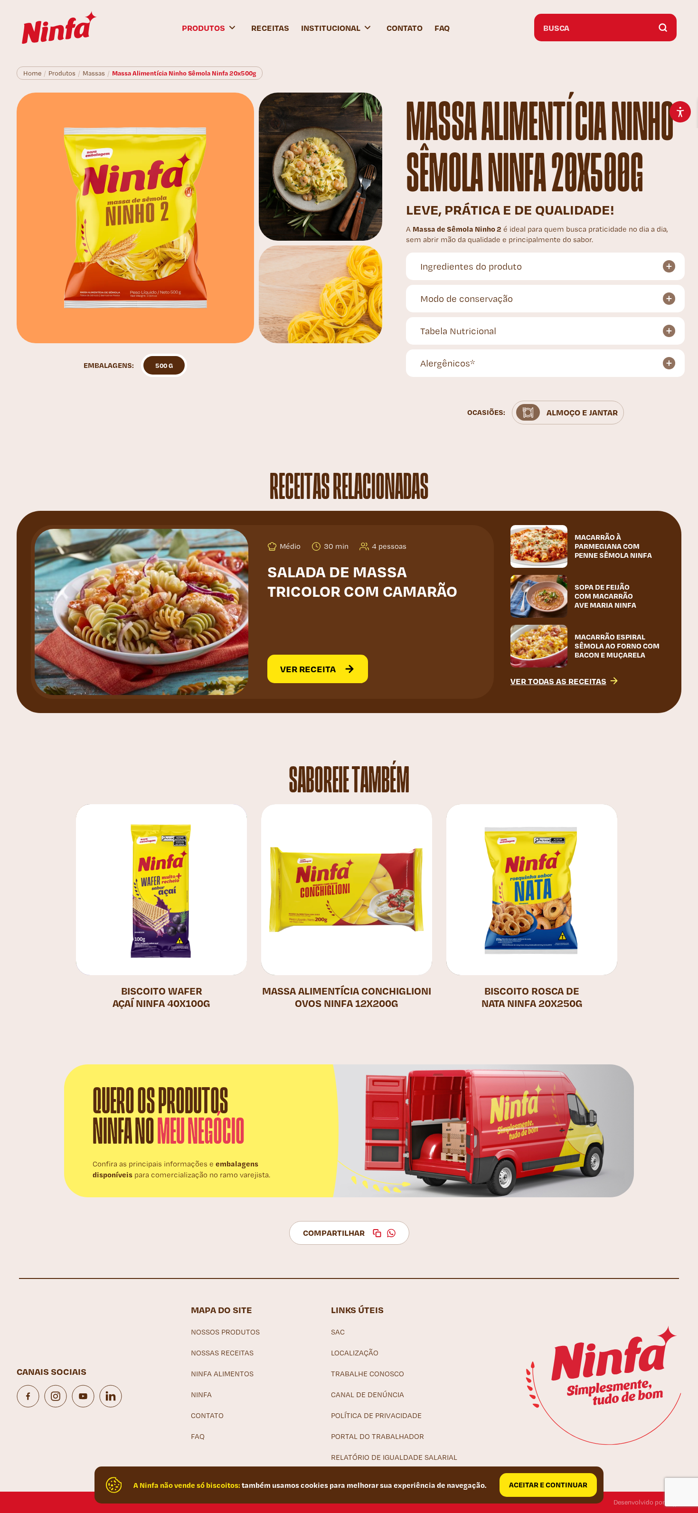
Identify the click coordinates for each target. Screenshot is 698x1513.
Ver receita (308, 669)
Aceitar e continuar (548, 1484)
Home (32, 73)
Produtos (61, 73)
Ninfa (201, 1394)
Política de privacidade (376, 1415)
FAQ (442, 27)
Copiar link (377, 1233)
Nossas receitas (222, 1352)
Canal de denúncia (367, 1394)
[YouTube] (83, 1396)
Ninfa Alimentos (222, 1373)
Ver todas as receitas (558, 681)
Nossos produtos (225, 1331)
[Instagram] (55, 1396)
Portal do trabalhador (377, 1436)
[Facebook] (28, 1396)
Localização (354, 1352)
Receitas (270, 27)
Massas (94, 73)
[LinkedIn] (110, 1396)
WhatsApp (391, 1233)
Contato (405, 27)
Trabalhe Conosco (367, 1373)
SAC (338, 1331)
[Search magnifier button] (663, 28)
